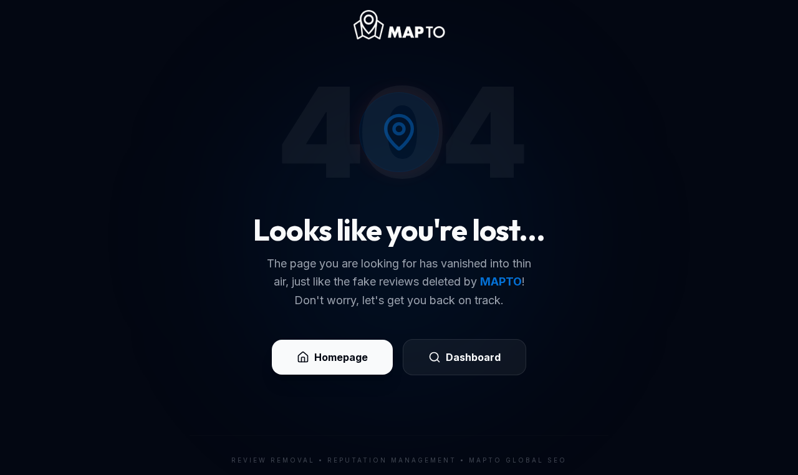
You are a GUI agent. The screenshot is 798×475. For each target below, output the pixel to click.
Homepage (341, 357)
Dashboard (473, 357)
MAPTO (501, 281)
